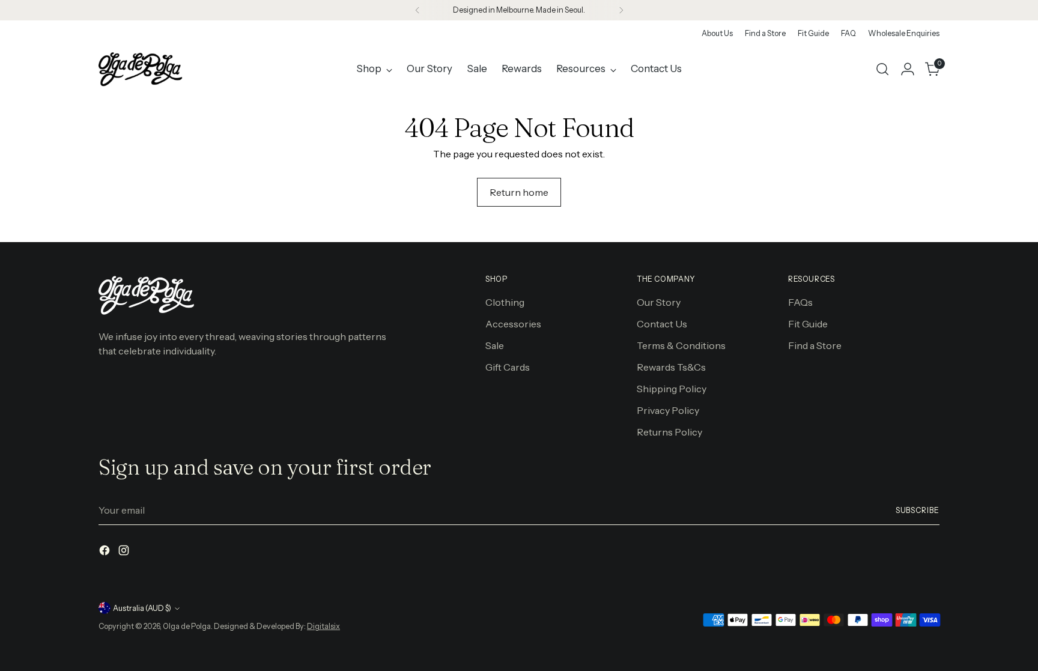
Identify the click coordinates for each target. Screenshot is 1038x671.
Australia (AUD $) (142, 608)
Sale (494, 345)
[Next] (621, 10)
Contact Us (662, 324)
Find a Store (815, 345)
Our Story (659, 302)
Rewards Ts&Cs (671, 367)
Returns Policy (669, 432)
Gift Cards (507, 367)
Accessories (513, 324)
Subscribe (917, 510)
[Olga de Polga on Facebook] (106, 552)
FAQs (800, 302)
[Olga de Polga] (141, 69)
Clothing (504, 302)
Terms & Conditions (681, 345)
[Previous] (417, 10)
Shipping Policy (671, 389)
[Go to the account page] (908, 69)
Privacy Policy (668, 410)
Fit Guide (808, 324)
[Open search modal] (882, 69)
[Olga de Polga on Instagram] (125, 552)
